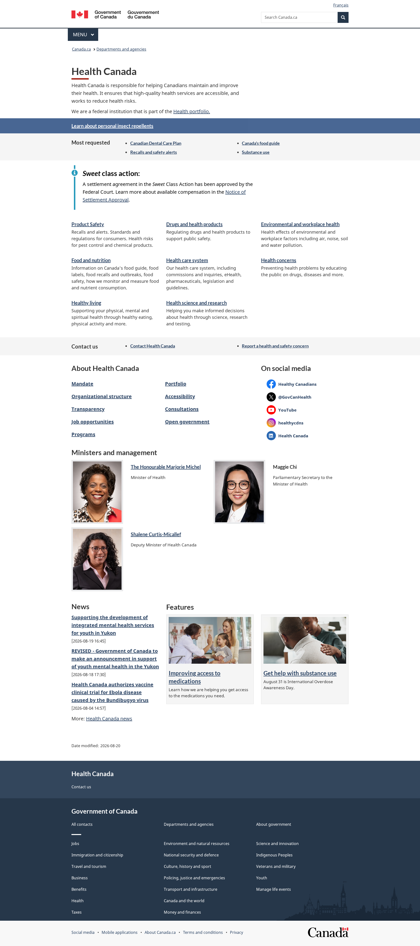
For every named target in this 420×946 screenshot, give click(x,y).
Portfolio (175, 383)
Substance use (256, 152)
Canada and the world (184, 900)
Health (77, 900)
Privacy (236, 932)
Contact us (81, 787)
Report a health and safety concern (275, 346)
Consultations (182, 409)
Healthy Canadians (291, 384)
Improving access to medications (194, 677)
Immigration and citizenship (97, 855)
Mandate (82, 383)
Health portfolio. (191, 111)
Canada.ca (81, 49)
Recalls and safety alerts (153, 152)
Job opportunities (92, 421)
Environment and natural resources (196, 843)
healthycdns (285, 423)
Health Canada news (109, 718)
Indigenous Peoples (274, 855)
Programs (83, 434)
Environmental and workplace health (300, 224)
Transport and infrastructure (190, 889)
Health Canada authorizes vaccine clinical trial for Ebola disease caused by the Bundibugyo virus (112, 692)
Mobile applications (120, 932)
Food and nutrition (91, 260)
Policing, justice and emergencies (194, 878)
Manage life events (273, 889)
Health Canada (287, 436)
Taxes (76, 912)
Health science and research (196, 303)
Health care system (187, 260)
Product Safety (87, 224)
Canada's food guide (261, 143)
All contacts (82, 824)
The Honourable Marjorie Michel (166, 467)
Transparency (88, 409)
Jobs (75, 843)
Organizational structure (101, 396)
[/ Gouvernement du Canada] (115, 15)
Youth (261, 878)
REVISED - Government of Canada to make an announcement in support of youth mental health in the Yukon (115, 659)
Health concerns (278, 260)
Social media (83, 932)
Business (79, 878)
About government (273, 824)
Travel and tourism (88, 866)
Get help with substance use (300, 673)
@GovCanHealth (289, 397)
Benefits (79, 889)
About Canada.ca (160, 932)
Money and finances (182, 912)
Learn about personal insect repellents (112, 126)
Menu (80, 34)
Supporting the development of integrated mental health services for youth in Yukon (112, 625)
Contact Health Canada (152, 346)
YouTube (282, 410)
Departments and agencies (121, 49)
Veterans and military (276, 866)
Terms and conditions (203, 932)
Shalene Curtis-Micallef (156, 534)
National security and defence (191, 855)
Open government (187, 421)
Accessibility (180, 396)
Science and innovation (277, 843)
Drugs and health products (194, 224)
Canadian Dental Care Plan (155, 143)
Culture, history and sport (187, 866)
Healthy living (86, 303)
